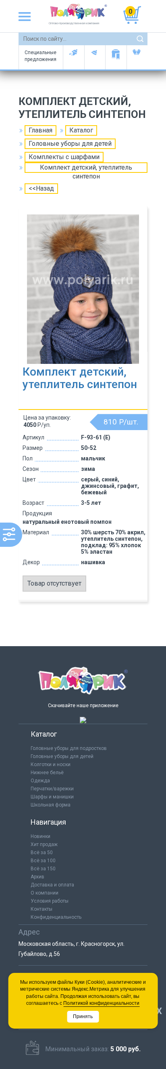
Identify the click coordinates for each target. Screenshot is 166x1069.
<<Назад (41, 188)
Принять (83, 1016)
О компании (44, 893)
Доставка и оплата (52, 885)
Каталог (81, 130)
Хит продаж (44, 844)
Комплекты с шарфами (64, 157)
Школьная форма (51, 805)
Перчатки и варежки (137, 57)
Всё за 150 (43, 869)
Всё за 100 (43, 860)
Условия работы (49, 901)
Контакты (41, 909)
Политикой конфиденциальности (101, 1003)
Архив (37, 877)
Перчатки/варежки (52, 789)
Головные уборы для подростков (95, 57)
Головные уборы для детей (73, 57)
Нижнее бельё (47, 772)
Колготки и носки (51, 764)
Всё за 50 (42, 852)
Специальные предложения (40, 56)
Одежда (40, 780)
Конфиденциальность (56, 917)
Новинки (40, 836)
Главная (40, 130)
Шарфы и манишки (116, 57)
